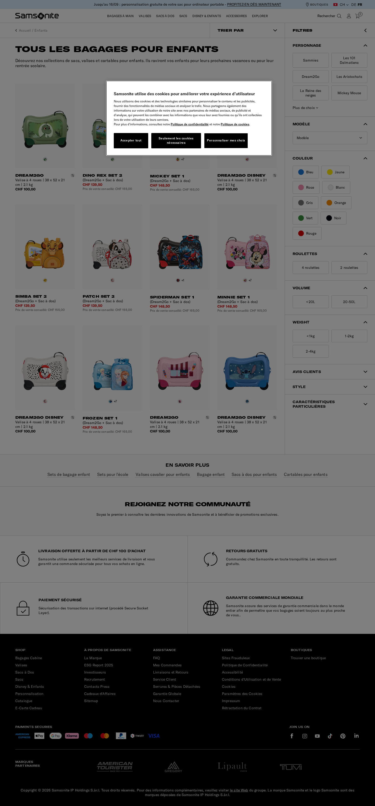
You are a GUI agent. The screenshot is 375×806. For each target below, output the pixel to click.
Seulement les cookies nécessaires (176, 140)
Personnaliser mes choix (226, 140)
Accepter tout (131, 140)
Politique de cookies (235, 124)
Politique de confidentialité (190, 124)
